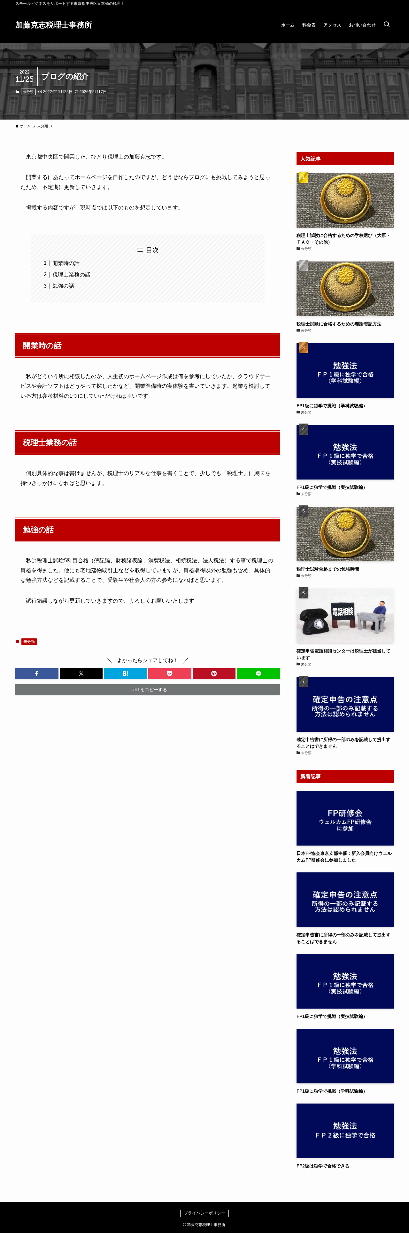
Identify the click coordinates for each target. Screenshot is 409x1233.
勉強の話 (63, 286)
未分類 (28, 92)
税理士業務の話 (71, 275)
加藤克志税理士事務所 (53, 25)
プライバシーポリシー (204, 1213)
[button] (36, 673)
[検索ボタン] (387, 25)
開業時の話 (66, 263)
